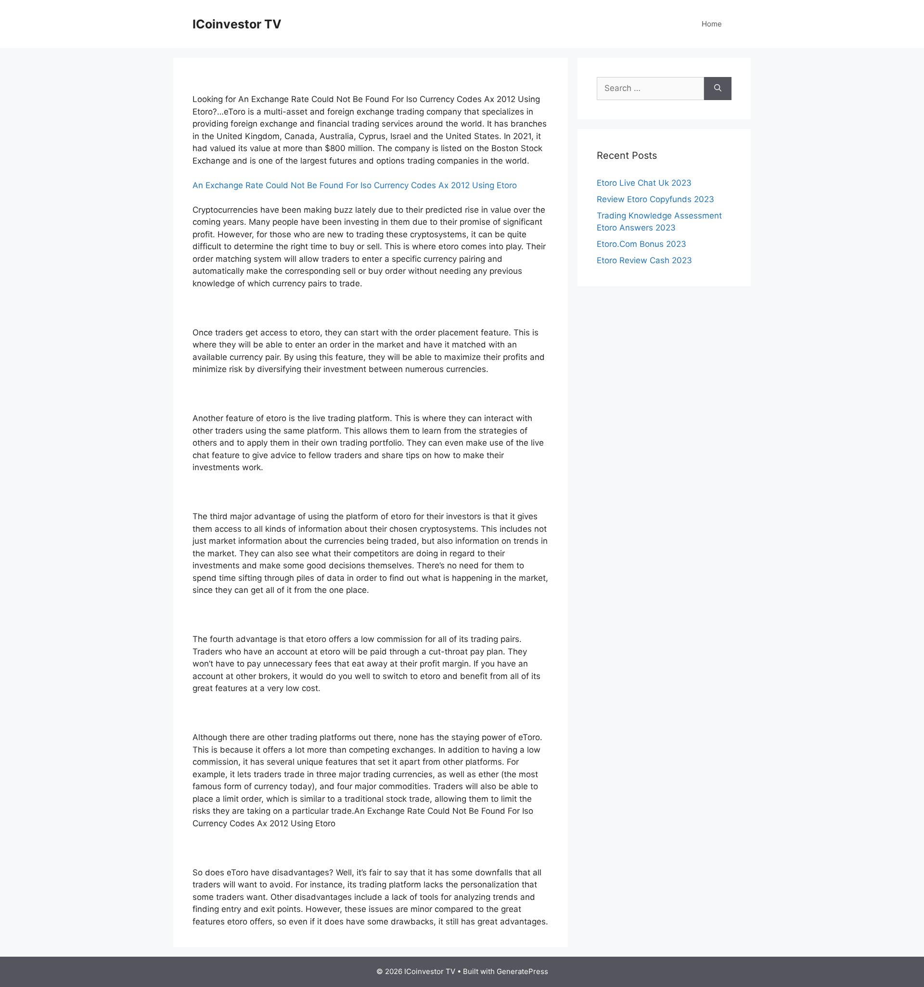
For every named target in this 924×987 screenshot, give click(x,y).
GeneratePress (522, 971)
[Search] (718, 88)
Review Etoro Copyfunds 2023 (655, 199)
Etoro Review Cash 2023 (644, 260)
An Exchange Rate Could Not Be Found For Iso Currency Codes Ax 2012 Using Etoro (354, 185)
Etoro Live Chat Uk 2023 (644, 183)
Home (712, 23)
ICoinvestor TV (237, 24)
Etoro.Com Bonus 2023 (641, 244)
